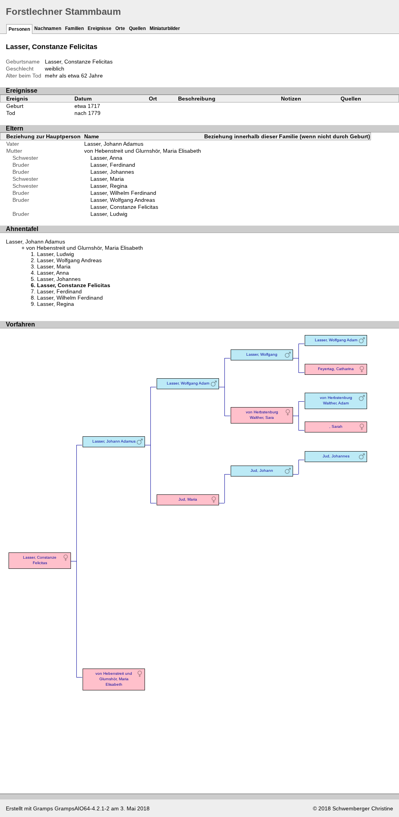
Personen (19, 29)
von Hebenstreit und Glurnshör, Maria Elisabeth (142, 151)
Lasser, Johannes (112, 172)
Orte (120, 28)
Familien (74, 28)
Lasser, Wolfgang (261, 354)
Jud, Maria (187, 499)
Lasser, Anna (106, 158)
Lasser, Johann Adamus (113, 144)
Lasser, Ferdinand (112, 165)
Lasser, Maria (107, 179)
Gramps (43, 808)
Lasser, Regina (108, 186)
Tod (10, 113)
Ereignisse (99, 28)
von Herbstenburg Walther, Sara (262, 415)
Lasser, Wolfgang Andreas (122, 200)
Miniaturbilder (165, 28)
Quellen (137, 28)
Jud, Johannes (336, 456)
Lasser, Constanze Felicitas (124, 207)
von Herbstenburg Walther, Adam (336, 400)
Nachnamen (47, 28)
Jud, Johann (262, 470)
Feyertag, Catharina (336, 369)
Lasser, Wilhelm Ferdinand (123, 193)
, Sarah (336, 426)
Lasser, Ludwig (108, 214)
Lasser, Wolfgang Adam (188, 383)
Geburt (14, 106)
